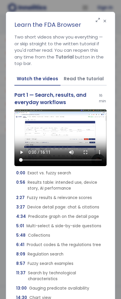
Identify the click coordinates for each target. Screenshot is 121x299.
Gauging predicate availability (52, 288)
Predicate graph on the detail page (57, 216)
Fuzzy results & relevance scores (54, 198)
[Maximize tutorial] (98, 20)
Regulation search (39, 254)
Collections (33, 235)
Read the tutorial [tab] (84, 79)
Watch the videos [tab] (37, 79)
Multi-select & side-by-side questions (58, 226)
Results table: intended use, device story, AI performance (56, 185)
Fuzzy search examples (44, 263)
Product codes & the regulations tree (58, 245)
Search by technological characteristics (46, 276)
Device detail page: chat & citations (57, 207)
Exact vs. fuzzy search (43, 173)
